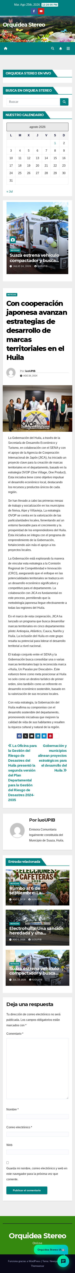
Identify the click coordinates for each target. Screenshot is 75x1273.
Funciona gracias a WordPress (24, 1261)
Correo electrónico (19, 1127)
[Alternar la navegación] (68, 48)
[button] (52, 48)
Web (9, 1145)
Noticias (15, 250)
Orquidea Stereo (24, 24)
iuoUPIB (43, 266)
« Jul (10, 191)
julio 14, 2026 (22, 266)
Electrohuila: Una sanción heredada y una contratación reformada (36, 933)
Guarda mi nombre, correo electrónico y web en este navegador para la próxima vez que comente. (36, 1174)
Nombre (12, 1109)
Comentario (14, 1033)
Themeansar (37, 1266)
